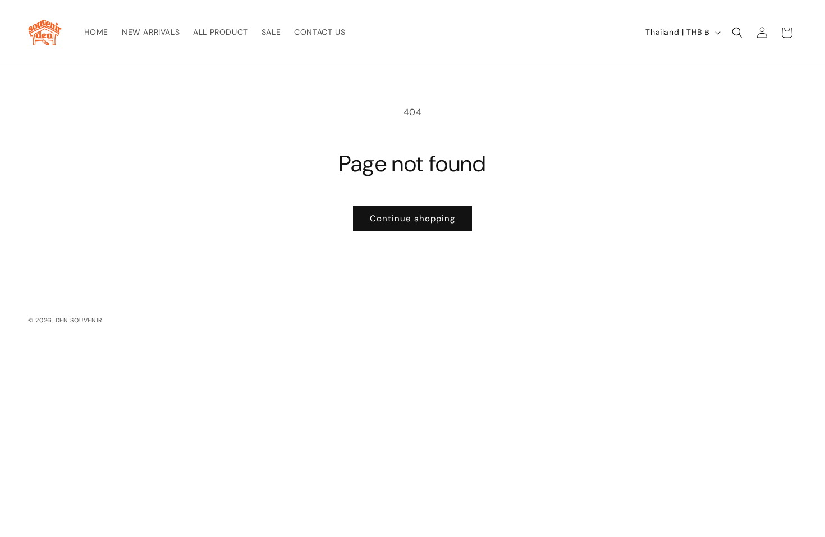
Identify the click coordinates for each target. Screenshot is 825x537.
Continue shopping (412, 218)
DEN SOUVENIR (79, 320)
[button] (737, 32)
